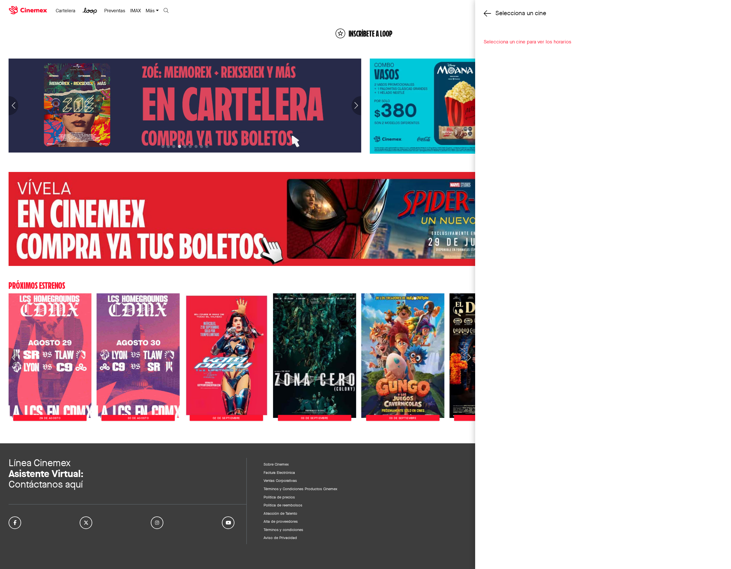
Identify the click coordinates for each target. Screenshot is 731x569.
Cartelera (65, 10)
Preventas (114, 10)
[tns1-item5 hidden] (190, 146)
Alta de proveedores (281, 521)
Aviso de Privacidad (280, 537)
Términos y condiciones (283, 529)
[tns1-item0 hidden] (162, 146)
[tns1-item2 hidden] (173, 146)
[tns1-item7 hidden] (201, 146)
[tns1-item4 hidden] (184, 146)
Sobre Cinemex (276, 464)
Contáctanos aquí (46, 484)
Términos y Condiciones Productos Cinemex (300, 488)
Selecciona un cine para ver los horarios (527, 42)
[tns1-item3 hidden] (179, 146)
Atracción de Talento (280, 513)
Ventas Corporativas (280, 480)
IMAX (135, 10)
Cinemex (29, 10)
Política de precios (279, 497)
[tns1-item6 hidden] (196, 146)
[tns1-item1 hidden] (168, 146)
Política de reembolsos (283, 505)
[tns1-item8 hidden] (206, 146)
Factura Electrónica (279, 472)
